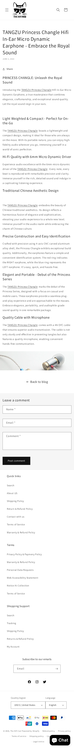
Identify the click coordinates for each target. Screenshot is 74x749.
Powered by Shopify (30, 731)
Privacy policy (64, 731)
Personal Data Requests (20, 569)
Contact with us (15, 516)
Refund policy (49, 731)
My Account (13, 646)
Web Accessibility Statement (22, 577)
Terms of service (19, 736)
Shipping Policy (15, 501)
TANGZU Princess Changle (36, 89)
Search (10, 485)
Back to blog (39, 382)
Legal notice (38, 741)
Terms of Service (16, 524)
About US (12, 493)
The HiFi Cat (15, 731)
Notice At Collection (18, 585)
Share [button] (10, 68)
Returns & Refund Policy (20, 638)
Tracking (11, 623)
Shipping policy (36, 736)
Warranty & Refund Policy (21, 532)
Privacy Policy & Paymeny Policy (24, 554)
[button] (7, 10)
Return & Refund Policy (20, 508)
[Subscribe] (56, 669)
